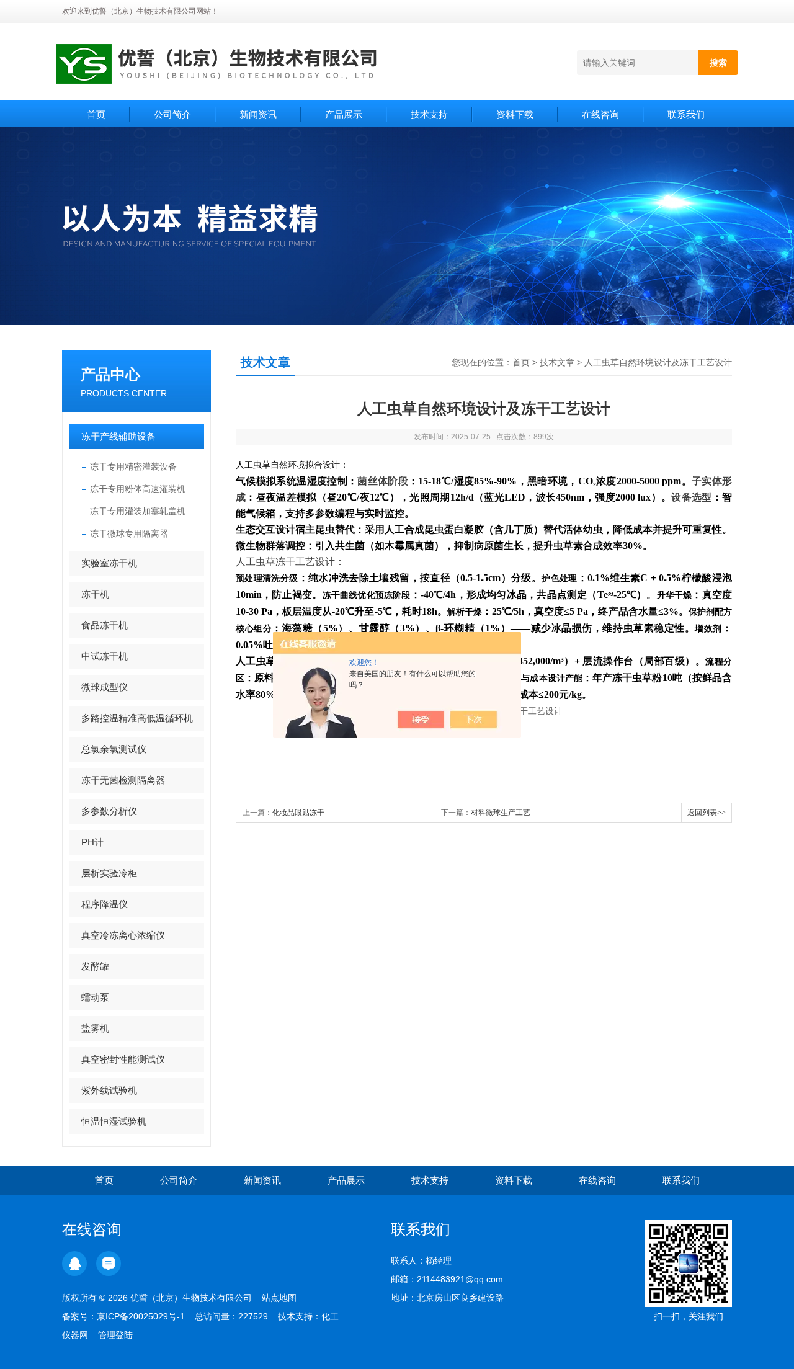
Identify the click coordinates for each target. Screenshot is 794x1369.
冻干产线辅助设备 (118, 436)
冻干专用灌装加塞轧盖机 (137, 511)
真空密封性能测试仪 (123, 1059)
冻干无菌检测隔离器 (123, 780)
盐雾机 (95, 1028)
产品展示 (343, 114)
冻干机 (95, 594)
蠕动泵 (95, 997)
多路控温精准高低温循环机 (137, 718)
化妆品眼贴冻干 (298, 812)
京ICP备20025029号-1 (141, 1316)
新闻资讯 (258, 114)
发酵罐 (95, 966)
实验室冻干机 (109, 563)
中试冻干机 (104, 656)
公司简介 (172, 114)
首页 (96, 114)
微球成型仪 (104, 687)
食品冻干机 (104, 625)
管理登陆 (115, 1335)
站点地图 (279, 1298)
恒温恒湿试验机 (113, 1121)
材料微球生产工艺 (500, 812)
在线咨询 (600, 114)
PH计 (92, 842)
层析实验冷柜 (109, 873)
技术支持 (429, 114)
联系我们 (686, 114)
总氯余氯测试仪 (113, 749)
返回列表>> (706, 812)
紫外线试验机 (109, 1090)
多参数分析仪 (109, 811)
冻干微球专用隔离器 (129, 533)
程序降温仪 (104, 904)
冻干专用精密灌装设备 (133, 466)
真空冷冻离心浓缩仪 (123, 935)
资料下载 (514, 114)
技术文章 (557, 362)
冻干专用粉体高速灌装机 (137, 489)
